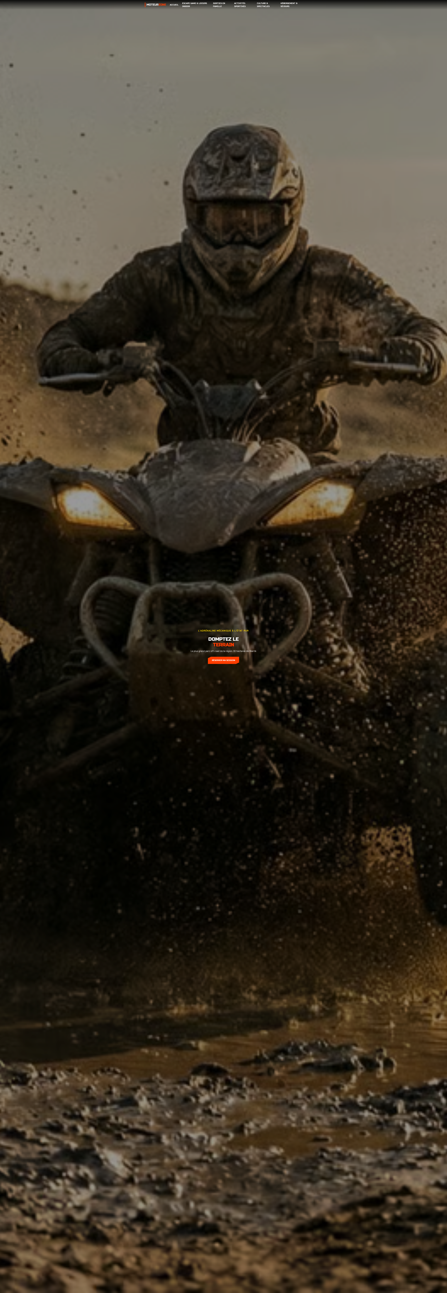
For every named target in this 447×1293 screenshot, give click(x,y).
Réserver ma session (223, 660)
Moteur (156, 4)
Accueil (174, 5)
